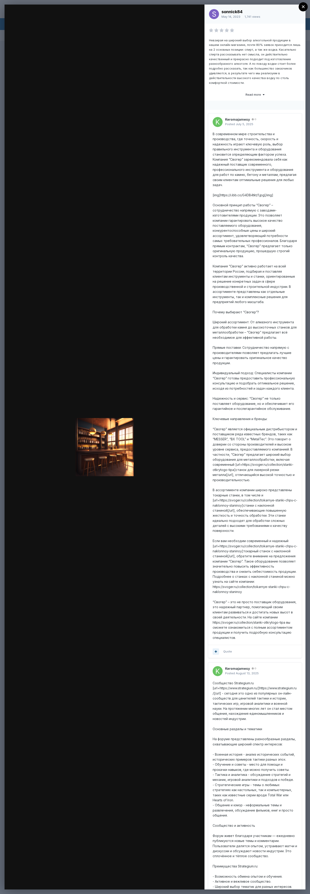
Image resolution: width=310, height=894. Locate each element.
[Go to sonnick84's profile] (214, 14)
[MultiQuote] (216, 651)
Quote (227, 651)
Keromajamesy (237, 119)
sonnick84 (232, 11)
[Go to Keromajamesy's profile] (218, 122)
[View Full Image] (196, 13)
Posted (239, 124)
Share (189, 881)
